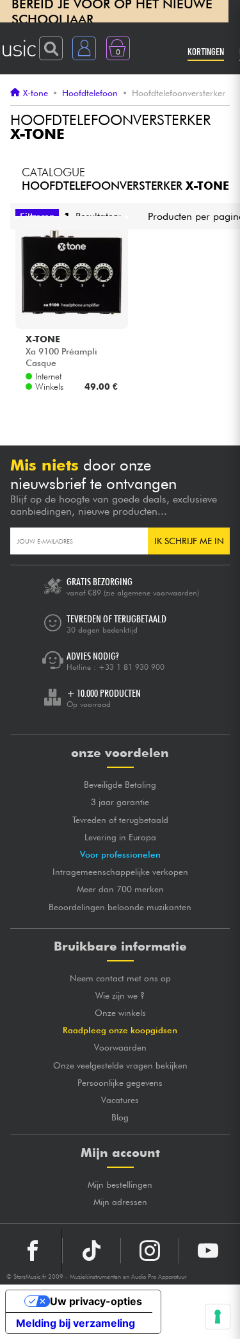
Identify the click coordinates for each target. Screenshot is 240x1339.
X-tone (35, 92)
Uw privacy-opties (96, 1301)
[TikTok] (91, 1250)
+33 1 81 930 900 (131, 667)
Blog (120, 1117)
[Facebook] (33, 1250)
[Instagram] (150, 1250)
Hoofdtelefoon (90, 92)
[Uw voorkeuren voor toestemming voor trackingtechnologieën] (217, 1316)
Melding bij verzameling (75, 1323)
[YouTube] (208, 1250)
